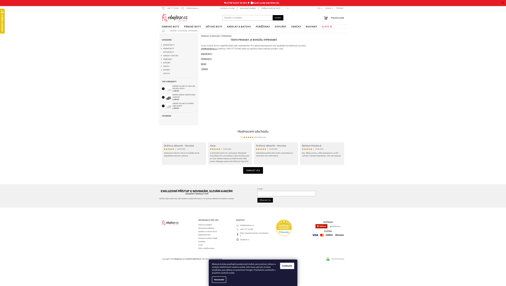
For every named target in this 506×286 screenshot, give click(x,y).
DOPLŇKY (167, 62)
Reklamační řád (204, 235)
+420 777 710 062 (246, 229)
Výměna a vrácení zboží (270, 8)
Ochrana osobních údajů (207, 238)
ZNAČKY (166, 66)
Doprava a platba (227, 8)
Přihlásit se (265, 200)
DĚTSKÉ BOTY (168, 52)
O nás (200, 245)
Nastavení (219, 279)
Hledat (278, 18)
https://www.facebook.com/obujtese (254, 234)
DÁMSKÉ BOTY (169, 45)
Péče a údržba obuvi (206, 248)
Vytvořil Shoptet (337, 259)
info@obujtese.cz (247, 225)
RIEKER (203, 64)
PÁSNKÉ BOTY (206, 59)
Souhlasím (287, 265)
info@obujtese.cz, (209, 48)
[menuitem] (170, 26)
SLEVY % (166, 73)
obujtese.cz (244, 239)
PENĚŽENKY (167, 59)
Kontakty (201, 241)
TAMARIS (204, 69)
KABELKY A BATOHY (170, 55)
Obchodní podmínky (248, 8)
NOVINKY (166, 70)
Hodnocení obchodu (253, 131)
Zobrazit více (253, 170)
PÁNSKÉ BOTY (168, 48)
